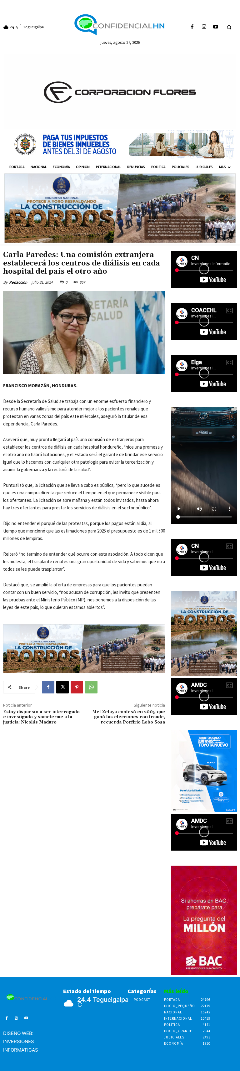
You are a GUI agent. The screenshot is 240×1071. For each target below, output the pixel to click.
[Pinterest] (77, 687)
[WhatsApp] (91, 687)
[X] (62, 687)
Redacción (18, 282)
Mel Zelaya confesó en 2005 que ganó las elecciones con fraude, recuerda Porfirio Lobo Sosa (128, 717)
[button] (229, 27)
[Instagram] (204, 27)
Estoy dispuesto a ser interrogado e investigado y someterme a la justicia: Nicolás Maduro (41, 717)
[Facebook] (192, 27)
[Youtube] (215, 27)
